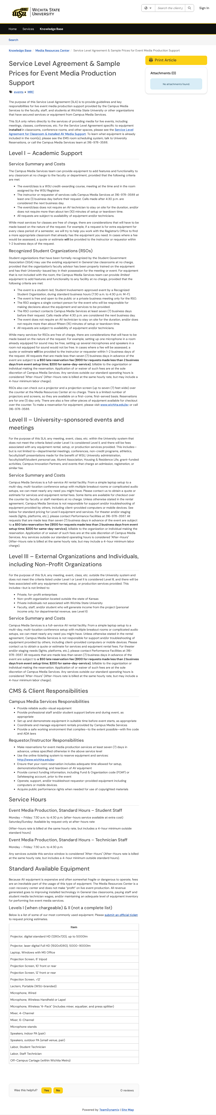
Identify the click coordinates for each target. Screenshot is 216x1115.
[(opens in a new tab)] (36, 12)
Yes (46, 1090)
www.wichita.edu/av (114, 405)
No (58, 1090)
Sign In (204, 8)
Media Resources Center (52, 50)
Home (13, 29)
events (18, 92)
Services (28, 29)
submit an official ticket (121, 915)
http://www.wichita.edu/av (35, 760)
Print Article (165, 60)
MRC (31, 92)
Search (15, 40)
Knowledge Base (51, 29)
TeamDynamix (109, 1110)
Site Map (128, 1110)
